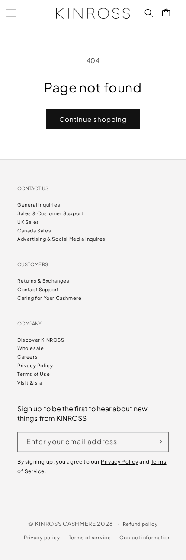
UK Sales (28, 222)
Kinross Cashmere (65, 523)
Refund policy (140, 524)
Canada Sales (34, 230)
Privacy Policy (35, 365)
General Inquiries (38, 204)
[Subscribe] (158, 442)
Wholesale (30, 348)
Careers (27, 357)
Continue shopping (93, 119)
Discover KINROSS (40, 340)
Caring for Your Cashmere (49, 298)
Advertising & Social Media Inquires (61, 239)
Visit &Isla (29, 382)
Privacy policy (42, 537)
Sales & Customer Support (50, 213)
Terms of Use (33, 374)
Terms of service (90, 537)
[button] (11, 13)
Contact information (144, 537)
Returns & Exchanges (43, 280)
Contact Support (38, 289)
